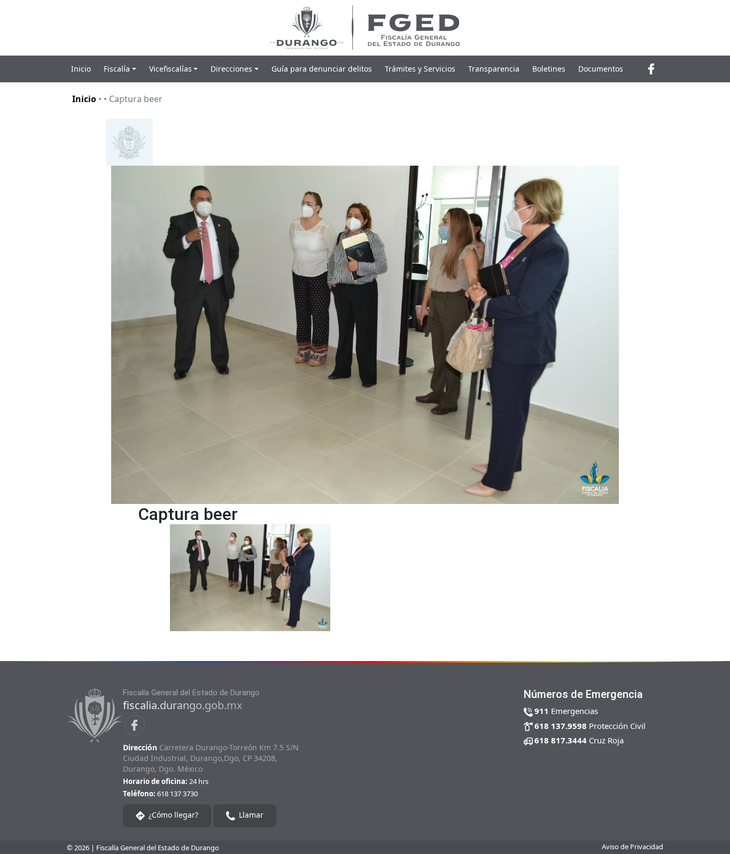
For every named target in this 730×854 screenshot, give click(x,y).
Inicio (81, 69)
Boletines (548, 69)
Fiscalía (117, 69)
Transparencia (493, 69)
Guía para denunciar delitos (321, 69)
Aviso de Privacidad (632, 846)
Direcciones (231, 69)
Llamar (250, 815)
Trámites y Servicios (420, 69)
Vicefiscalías (170, 69)
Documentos (600, 69)
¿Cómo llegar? (172, 815)
